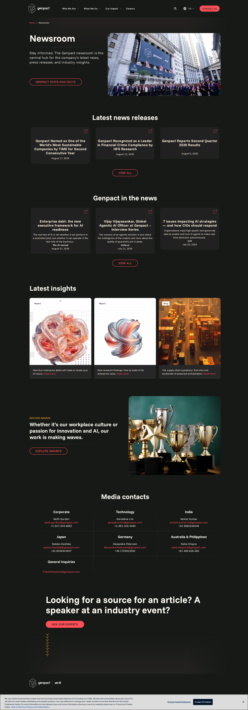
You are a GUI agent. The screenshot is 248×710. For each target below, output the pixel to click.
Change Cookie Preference (179, 702)
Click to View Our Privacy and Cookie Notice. (30, 707)
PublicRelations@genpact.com (61, 571)
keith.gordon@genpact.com (61, 522)
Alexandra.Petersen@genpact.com (125, 547)
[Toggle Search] (175, 8)
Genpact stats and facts (56, 82)
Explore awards (48, 451)
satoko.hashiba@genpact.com (61, 547)
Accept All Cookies (203, 702)
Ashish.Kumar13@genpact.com (189, 522)
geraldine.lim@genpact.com (125, 522)
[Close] (243, 702)
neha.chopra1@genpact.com (188, 547)
